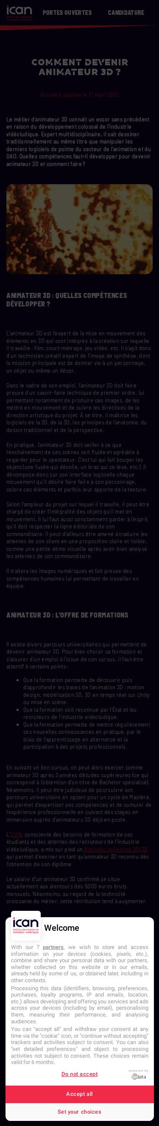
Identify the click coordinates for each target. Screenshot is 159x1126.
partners (53, 947)
